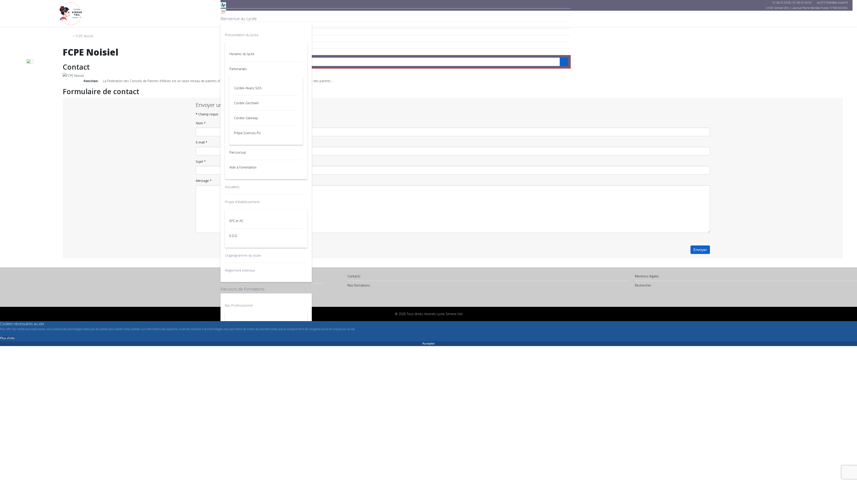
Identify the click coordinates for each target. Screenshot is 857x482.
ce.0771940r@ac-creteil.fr (832, 2)
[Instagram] (395, 38)
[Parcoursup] (395, 25)
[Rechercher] (395, 52)
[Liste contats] (395, 45)
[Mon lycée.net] (395, 11)
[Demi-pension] (395, 18)
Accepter (428, 343)
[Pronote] (395, 5)
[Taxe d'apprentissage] (395, 32)
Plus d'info (7, 338)
